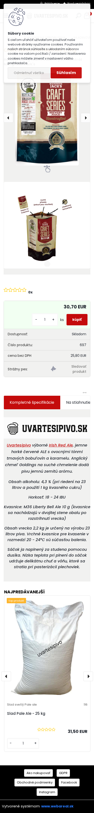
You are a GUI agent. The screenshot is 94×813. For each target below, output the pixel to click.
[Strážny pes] (68, 369)
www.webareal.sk (57, 806)
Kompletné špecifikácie (32, 402)
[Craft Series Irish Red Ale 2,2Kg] (47, 117)
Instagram (47, 792)
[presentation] (8, 118)
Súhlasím (66, 72)
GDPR (63, 773)
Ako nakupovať (38, 773)
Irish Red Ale (61, 445)
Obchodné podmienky (35, 782)
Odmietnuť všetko (29, 73)
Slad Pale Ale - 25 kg (26, 713)
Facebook (69, 782)
